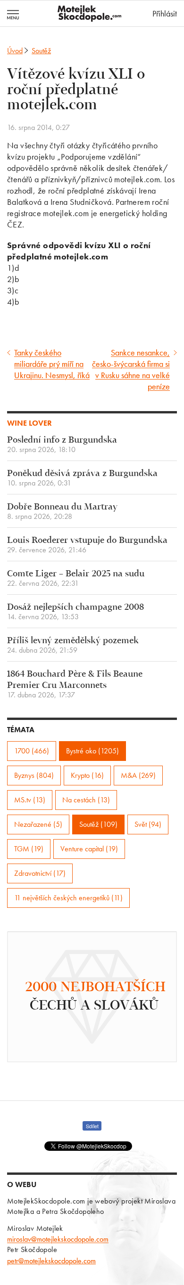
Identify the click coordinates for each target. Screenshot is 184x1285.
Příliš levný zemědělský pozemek (73, 645)
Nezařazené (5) (38, 824)
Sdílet (92, 1126)
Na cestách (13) (86, 800)
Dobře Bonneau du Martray (62, 511)
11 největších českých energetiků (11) (68, 898)
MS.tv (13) (29, 800)
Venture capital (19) (89, 849)
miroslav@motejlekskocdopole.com (58, 1239)
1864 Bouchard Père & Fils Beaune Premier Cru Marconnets (74, 684)
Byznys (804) (34, 775)
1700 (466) (31, 751)
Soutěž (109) (98, 824)
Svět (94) (147, 824)
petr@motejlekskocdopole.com (51, 1261)
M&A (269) (138, 775)
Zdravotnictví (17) (40, 873)
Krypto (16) (87, 775)
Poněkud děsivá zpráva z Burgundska (82, 478)
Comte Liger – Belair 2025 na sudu (75, 578)
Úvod (15, 51)
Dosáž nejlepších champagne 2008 (75, 612)
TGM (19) (28, 849)
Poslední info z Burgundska (62, 444)
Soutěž (41, 51)
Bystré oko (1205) (92, 751)
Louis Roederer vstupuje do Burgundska (87, 545)
